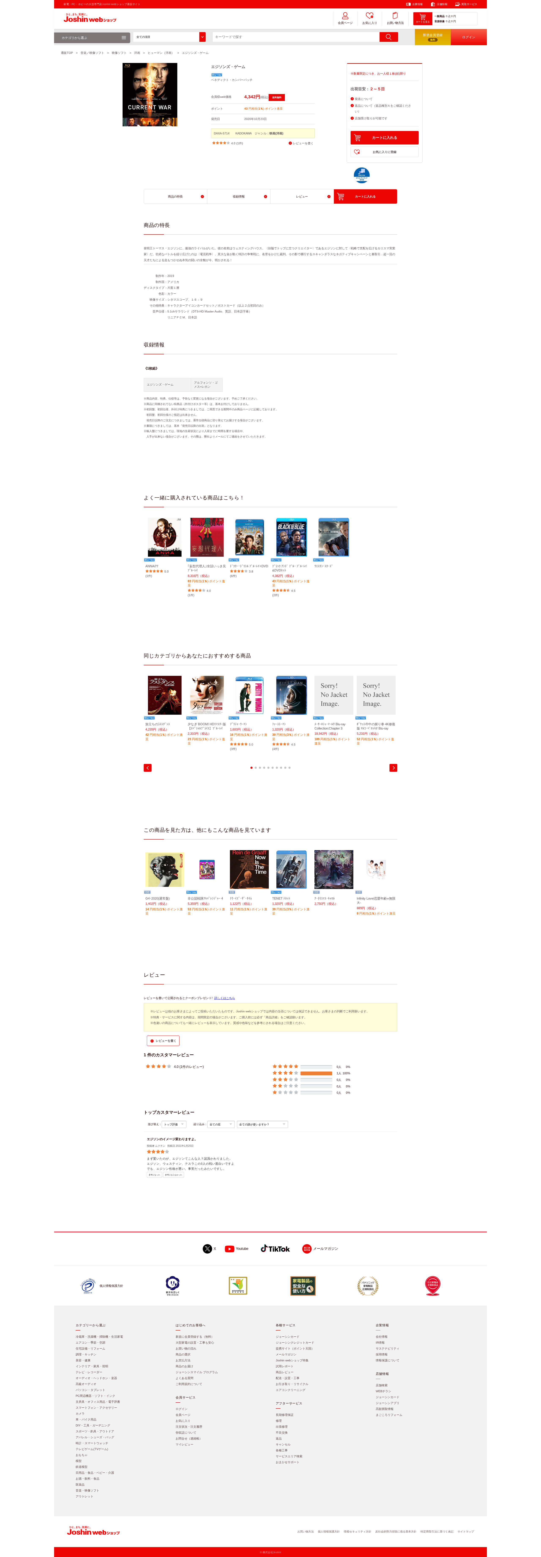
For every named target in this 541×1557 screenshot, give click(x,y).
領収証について (186, 1432)
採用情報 (382, 1354)
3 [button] (260, 768)
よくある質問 (184, 1378)
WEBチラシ (383, 1391)
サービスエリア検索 (289, 1456)
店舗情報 (442, 4)
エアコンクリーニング (290, 1390)
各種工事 (282, 1450)
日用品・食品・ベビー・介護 (95, 1472)
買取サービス (469, 4)
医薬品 (80, 1484)
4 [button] (264, 768)
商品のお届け (184, 1366)
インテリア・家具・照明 (92, 1366)
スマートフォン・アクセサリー (96, 1407)
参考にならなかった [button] (173, 1175)
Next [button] (393, 768)
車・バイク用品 (86, 1419)
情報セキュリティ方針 (357, 1531)
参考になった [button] (154, 1175)
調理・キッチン (86, 1354)
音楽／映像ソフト (92, 53)
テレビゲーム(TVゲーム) (92, 1449)
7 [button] (277, 768)
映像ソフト (119, 53)
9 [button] (285, 768)
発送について (364, 99)
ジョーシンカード (287, 1336)
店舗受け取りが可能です (371, 118)
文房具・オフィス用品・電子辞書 (98, 1401)
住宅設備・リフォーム (90, 1348)
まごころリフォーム (389, 1415)
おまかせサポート (287, 1462)
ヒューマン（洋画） (161, 53)
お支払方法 (183, 1360)
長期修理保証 (285, 1415)
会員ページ (345, 23)
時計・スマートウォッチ (92, 1443)
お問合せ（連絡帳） (189, 1438)
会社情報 (382, 1336)
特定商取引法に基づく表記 (437, 1531)
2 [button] (256, 768)
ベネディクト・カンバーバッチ (232, 80)
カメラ (80, 1413)
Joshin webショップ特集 (292, 1360)
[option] (165, 548)
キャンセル (283, 1444)
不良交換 (282, 1432)
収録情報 (239, 196)
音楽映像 (439, 21)
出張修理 (282, 1426)
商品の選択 (183, 1354)
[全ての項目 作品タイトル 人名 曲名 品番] (169, 37)
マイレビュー (184, 1444)
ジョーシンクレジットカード (295, 1342)
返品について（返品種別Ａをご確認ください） (383, 108)
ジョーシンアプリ (387, 1403)
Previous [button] (148, 768)
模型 (79, 1461)
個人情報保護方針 (329, 1531)
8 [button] (281, 768)
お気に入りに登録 (384, 152)
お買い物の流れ (186, 1348)
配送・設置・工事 (287, 1378)
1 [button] (251, 768)
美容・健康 (83, 1360)
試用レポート (285, 1366)
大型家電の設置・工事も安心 (195, 1342)
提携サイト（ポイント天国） (295, 1348)
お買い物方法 (395, 23)
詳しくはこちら (224, 998)
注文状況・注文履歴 (189, 1426)
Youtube (242, 1249)
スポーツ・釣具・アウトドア (95, 1431)
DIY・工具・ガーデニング (93, 1425)
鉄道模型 (81, 1466)
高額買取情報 (384, 1409)
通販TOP (67, 53)
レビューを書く (303, 143)
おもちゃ (81, 1455)
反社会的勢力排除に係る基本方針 (396, 1531)
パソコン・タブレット (90, 1390)
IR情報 (380, 1342)
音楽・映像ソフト (87, 1490)
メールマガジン (325, 1249)
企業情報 (417, 4)
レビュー (302, 196)
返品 (279, 1438)
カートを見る (423, 21)
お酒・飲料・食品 (87, 1478)
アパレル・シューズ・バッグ (95, 1437)
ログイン (181, 1409)
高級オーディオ (86, 1384)
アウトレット (84, 1496)
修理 (279, 1420)
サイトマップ (466, 1531)
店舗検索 (382, 1385)
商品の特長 (175, 196)
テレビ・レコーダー (89, 1372)
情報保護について (387, 1360)
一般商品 (439, 16)
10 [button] (289, 768)
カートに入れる (384, 138)
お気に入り (369, 23)
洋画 (137, 53)
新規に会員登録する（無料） (195, 1336)
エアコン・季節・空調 (90, 1342)
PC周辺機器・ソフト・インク (95, 1395)
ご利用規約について (189, 1384)
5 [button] (268, 768)
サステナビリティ (387, 1348)
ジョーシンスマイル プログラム (197, 1372)
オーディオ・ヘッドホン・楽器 (96, 1378)
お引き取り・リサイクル (292, 1384)
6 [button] (273, 768)
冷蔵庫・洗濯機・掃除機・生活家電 (99, 1336)
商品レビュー (285, 1372)
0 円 (453, 16)
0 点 (448, 16)
